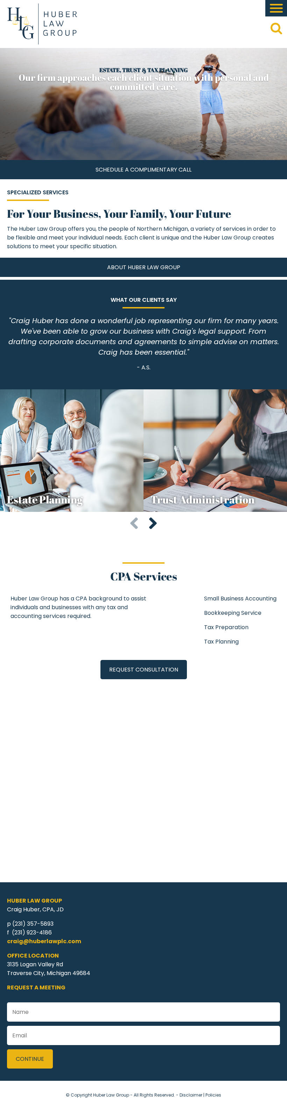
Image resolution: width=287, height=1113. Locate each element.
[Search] (276, 28)
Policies (213, 1095)
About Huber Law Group (143, 267)
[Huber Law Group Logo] (42, 24)
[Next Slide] (153, 523)
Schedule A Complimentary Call (143, 170)
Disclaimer (191, 1095)
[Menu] (276, 8)
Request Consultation (143, 670)
